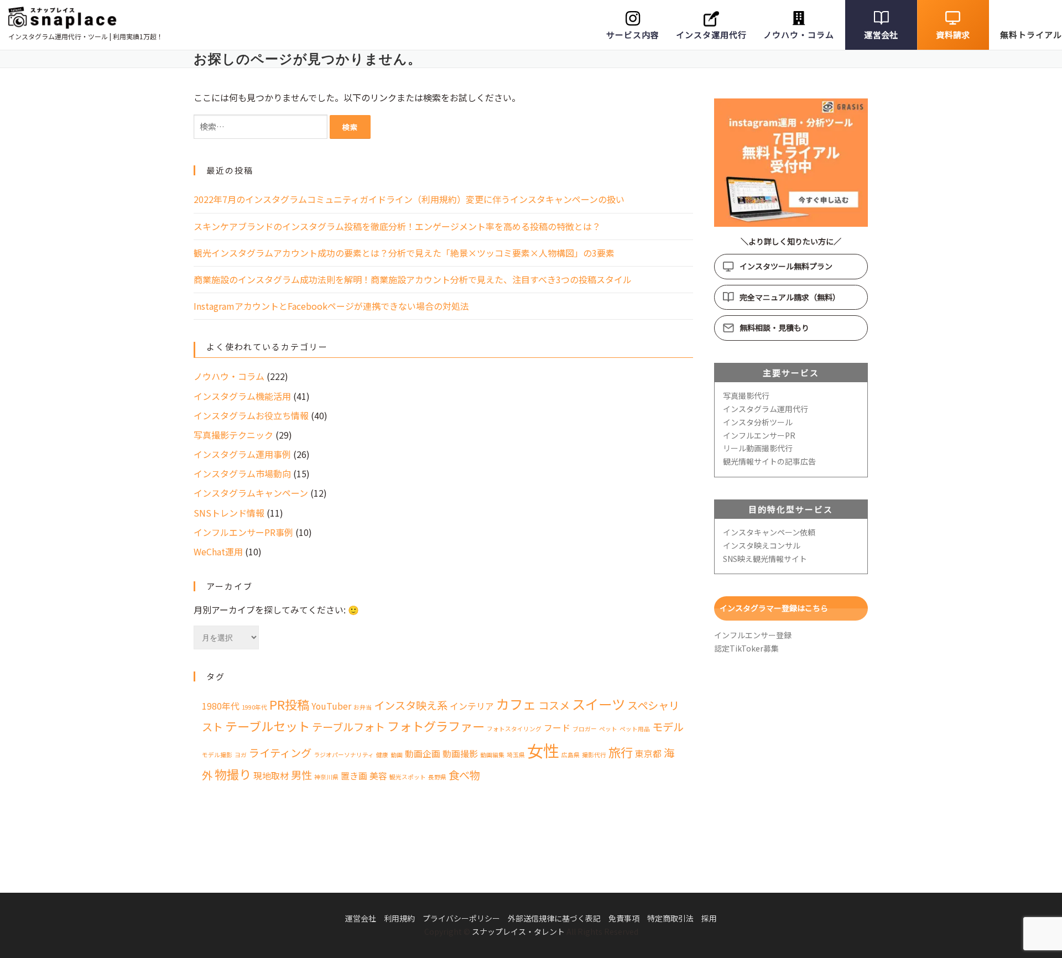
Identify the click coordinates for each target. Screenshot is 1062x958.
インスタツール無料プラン (786, 266)
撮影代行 (594, 755)
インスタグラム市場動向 (242, 473)
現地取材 (271, 775)
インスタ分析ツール (758, 422)
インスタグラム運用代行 (765, 408)
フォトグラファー (436, 726)
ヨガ (241, 755)
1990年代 (254, 707)
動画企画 (422, 753)
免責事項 (623, 918)
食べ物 (464, 775)
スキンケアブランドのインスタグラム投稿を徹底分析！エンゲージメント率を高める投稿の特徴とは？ (397, 226)
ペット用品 (635, 729)
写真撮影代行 (746, 395)
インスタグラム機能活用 (242, 396)
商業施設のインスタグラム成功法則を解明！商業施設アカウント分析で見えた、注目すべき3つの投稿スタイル (413, 279)
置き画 (354, 775)
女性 (543, 750)
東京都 (648, 753)
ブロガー (584, 729)
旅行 (620, 752)
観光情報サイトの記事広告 (769, 461)
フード (557, 727)
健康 (382, 755)
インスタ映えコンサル (761, 545)
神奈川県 (326, 777)
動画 (397, 755)
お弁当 (362, 707)
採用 (709, 918)
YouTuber (331, 706)
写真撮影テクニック (233, 434)
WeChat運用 (218, 551)
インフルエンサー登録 (753, 635)
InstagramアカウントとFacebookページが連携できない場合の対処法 (331, 306)
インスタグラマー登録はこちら (774, 607)
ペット (608, 729)
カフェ (516, 704)
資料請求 (953, 34)
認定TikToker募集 (746, 648)
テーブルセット (267, 726)
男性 (301, 775)
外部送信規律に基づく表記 (554, 918)
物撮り (233, 774)
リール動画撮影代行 (758, 448)
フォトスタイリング (514, 729)
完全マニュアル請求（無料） (790, 297)
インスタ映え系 (410, 705)
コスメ (554, 705)
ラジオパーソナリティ (344, 755)
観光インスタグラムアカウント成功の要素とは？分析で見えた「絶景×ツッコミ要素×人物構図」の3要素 (404, 252)
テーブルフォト (348, 727)
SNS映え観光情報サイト (765, 558)
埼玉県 (516, 755)
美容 (378, 775)
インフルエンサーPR (759, 435)
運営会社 (881, 34)
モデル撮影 (217, 755)
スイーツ (598, 704)
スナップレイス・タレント (518, 931)
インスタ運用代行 (711, 34)
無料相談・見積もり (774, 327)
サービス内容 (632, 34)
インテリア (472, 706)
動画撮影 (460, 753)
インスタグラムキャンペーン (251, 492)
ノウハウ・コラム (798, 34)
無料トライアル (1031, 34)
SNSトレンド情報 (229, 512)
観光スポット (407, 777)
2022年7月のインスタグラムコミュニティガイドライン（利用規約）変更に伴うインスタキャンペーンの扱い (409, 199)
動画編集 (492, 755)
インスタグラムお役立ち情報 (251, 415)
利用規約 (399, 918)
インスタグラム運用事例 (242, 454)
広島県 (570, 755)
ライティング (280, 753)
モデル (668, 727)
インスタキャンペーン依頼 (769, 532)
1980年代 (221, 706)
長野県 (437, 777)
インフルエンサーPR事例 (243, 532)
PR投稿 (289, 704)
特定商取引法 (670, 918)
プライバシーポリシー (461, 918)
